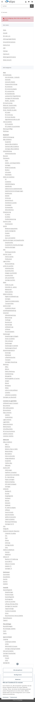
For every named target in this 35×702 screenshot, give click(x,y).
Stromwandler (9, 207)
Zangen (7, 381)
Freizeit (7, 658)
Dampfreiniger (9, 592)
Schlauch (7, 235)
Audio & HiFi (6, 467)
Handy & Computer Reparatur (11, 531)
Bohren (7, 369)
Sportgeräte (6, 662)
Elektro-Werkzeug (10, 371)
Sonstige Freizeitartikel (9, 653)
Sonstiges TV (8, 568)
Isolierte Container (8, 433)
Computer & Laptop (10, 533)
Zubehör (7, 415)
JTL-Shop (20, 700)
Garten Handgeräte (10, 231)
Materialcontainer (8, 424)
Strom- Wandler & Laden (10, 110)
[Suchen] (32, 6)
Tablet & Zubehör (10, 519)
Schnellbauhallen (8, 429)
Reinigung (8, 385)
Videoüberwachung (10, 315)
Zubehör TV (8, 566)
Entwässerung (7, 212)
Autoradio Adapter (10, 82)
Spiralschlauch (9, 200)
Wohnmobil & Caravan (11, 646)
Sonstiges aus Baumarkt (9, 397)
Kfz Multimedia (7, 75)
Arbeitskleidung (7, 151)
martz (4, 631)
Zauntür (5, 581)
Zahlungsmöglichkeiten (9, 39)
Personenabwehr (9, 331)
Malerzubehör (9, 291)
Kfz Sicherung (9, 114)
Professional (8, 259)
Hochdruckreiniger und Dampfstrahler (13, 240)
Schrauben (8, 172)
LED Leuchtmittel (9, 277)
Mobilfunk (8, 554)
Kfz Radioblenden (10, 93)
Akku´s (7, 444)
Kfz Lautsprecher (9, 91)
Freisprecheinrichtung (11, 84)
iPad (6, 538)
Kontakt (5, 33)
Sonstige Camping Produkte (12, 648)
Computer (6, 489)
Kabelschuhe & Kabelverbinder (13, 188)
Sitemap (5, 51)
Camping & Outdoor (10, 641)
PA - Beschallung (9, 477)
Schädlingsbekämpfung (9, 310)
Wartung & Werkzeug (11, 521)
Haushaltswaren (7, 618)
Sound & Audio (9, 512)
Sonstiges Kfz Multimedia (12, 98)
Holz (4, 249)
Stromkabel (8, 205)
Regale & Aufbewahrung (11, 296)
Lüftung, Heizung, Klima (11, 604)
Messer (7, 383)
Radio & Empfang (9, 482)
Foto (4, 526)
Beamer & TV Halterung (11, 559)
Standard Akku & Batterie (12, 146)
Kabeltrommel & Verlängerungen (14, 191)
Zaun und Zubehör (10, 238)
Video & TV (6, 557)
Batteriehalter (9, 451)
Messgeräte (8, 376)
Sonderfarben (9, 417)
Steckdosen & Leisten (11, 202)
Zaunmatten (6, 574)
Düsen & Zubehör (10, 338)
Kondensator (8, 193)
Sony (6, 547)
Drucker (7, 493)
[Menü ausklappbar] (2, 1)
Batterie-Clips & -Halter (11, 449)
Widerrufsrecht (7, 60)
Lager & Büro (6, 261)
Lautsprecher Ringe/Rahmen (13, 96)
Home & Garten (9, 256)
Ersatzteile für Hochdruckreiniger (14, 245)
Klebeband (8, 355)
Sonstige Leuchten (10, 280)
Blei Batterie (8, 453)
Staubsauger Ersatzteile (11, 345)
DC (6, 179)
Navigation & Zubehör (9, 107)
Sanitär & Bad (7, 306)
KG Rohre (7, 217)
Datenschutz (13, 697)
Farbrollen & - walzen (11, 287)
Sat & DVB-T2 (8, 561)
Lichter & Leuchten (8, 266)
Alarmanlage (8, 324)
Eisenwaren (6, 158)
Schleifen (7, 392)
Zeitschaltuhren (9, 209)
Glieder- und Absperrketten (12, 163)
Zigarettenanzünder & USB (12, 119)
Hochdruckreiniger (10, 247)
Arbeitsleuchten (9, 268)
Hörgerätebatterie (10, 458)
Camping (5, 639)
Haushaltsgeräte (7, 590)
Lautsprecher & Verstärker (12, 475)
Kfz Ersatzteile (9, 124)
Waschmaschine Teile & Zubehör (14, 615)
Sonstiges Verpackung (11, 362)
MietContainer (7, 426)
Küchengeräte (9, 599)
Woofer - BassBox (9, 100)
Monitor (7, 500)
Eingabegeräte (9, 496)
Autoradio (7, 79)
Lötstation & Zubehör (11, 395)
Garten (5, 226)
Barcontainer (6, 405)
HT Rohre (7, 214)
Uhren (6, 613)
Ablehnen (18, 679)
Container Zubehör (8, 436)
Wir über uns (6, 36)
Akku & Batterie (7, 139)
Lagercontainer (7, 419)
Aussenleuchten (9, 270)
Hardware (7, 498)
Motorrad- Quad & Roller (10, 105)
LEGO (6, 660)
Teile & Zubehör (7, 121)
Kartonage (8, 352)
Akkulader (7, 465)
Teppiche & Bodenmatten (12, 301)
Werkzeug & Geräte (10, 252)
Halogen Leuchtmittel (11, 273)
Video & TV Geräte (10, 564)
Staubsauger (6, 334)
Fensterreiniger (9, 594)
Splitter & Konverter (10, 517)
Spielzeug (5, 655)
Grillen (7, 644)
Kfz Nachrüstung (7, 103)
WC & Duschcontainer (9, 431)
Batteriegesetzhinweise (9, 57)
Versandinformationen (9, 42)
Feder (6, 160)
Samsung (7, 542)
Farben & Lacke (9, 284)
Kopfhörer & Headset (11, 472)
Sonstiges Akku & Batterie (12, 149)
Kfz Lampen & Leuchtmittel (12, 126)
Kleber (7, 388)
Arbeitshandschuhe (10, 153)
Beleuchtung (8, 317)
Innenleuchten (9, 275)
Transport (7, 359)
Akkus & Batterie (7, 442)
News (4, 30)
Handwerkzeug (9, 374)
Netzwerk (7, 503)
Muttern (7, 170)
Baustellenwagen (7, 626)
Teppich (5, 620)
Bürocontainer (7, 410)
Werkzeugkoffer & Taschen (12, 378)
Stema (5, 633)
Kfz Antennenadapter (11, 89)
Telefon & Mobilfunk (8, 549)
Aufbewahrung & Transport (10, 403)
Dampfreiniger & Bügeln (11, 336)
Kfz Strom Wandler (10, 117)
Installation (8, 181)
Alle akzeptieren (17, 670)
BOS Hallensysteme (8, 408)
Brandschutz (8, 322)
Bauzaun (5, 156)
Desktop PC (8, 491)
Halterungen (8, 470)
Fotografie (5, 528)
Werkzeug (5, 131)
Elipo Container (7, 412)
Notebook (7, 505)
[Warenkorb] (32, 1)
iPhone (7, 540)
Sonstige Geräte (9, 545)
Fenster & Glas (7, 221)
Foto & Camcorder (10, 456)
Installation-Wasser (10, 308)
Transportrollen (9, 303)
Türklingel (7, 320)
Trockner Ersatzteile (10, 611)
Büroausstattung (9, 263)
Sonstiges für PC (9, 524)
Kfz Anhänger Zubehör (9, 628)
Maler (4, 282)
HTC (6, 535)
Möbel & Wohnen (8, 294)
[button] (25, 1)
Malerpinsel (8, 289)
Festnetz (7, 552)
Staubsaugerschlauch (11, 348)
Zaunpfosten (6, 577)
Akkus (6, 366)
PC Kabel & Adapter (10, 507)
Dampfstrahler (9, 242)
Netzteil (7, 195)
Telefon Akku (8, 463)
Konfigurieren (18, 674)
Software (7, 510)
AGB (4, 48)
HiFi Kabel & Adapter (10, 484)
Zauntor (5, 579)
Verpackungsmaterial (9, 350)
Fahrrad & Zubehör (8, 651)
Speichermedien (9, 514)
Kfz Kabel (7, 112)
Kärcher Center (7, 254)
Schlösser (7, 329)
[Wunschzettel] (28, 1)
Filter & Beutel (9, 341)
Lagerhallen (6, 422)
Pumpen (7, 233)
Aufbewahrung (9, 327)
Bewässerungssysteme (11, 228)
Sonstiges (7, 165)
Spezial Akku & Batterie (11, 144)
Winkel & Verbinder (10, 167)
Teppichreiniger (9, 608)
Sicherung (8, 198)
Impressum (6, 697)
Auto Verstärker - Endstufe (12, 77)
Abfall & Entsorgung (8, 137)
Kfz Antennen (8, 86)
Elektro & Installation (8, 177)
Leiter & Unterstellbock (11, 390)
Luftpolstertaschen (10, 357)
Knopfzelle (8, 142)
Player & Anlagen (9, 479)
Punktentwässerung (10, 219)
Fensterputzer (9, 224)
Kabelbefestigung (10, 184)
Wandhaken (8, 174)
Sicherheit (6, 313)
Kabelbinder (8, 186)
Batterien (7, 446)
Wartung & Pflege (8, 129)
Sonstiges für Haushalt (11, 606)
